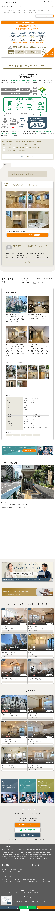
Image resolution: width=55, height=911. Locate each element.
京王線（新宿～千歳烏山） (35, 858)
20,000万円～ (17, 871)
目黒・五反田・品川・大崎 (7, 852)
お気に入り (44, 2)
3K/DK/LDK (47, 867)
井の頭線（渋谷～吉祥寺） (7, 858)
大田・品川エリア (18, 860)
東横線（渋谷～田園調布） (22, 856)
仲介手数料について (19, 901)
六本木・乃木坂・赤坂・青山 (14, 851)
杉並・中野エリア (28, 860)
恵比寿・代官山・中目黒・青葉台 (18, 849)
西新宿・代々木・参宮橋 (33, 852)
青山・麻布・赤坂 (5, 849)
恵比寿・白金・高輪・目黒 (32, 849)
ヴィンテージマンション (6, 881)
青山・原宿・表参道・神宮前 (45, 849)
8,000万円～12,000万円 (18, 869)
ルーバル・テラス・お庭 (41, 881)
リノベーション (23, 883)
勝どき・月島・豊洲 (46, 854)
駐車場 (24, 879)
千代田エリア (45, 858)
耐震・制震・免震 (31, 879)
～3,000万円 (4, 867)
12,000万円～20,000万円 (7, 871)
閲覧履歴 (48, 2)
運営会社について (41, 839)
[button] (3, 482)
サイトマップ (39, 901)
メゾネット (25, 881)
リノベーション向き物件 (44, 883)
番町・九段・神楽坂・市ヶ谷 (20, 852)
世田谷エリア (4, 860)
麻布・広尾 (3, 851)
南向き (7, 883)
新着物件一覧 (12, 839)
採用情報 (32, 901)
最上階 (49, 881)
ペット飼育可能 (18, 879)
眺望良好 (11, 879)
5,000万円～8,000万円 (6, 869)
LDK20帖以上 (32, 881)
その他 (46, 860)
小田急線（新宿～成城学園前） (21, 858)
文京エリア (11, 860)
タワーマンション (17, 881)
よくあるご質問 (26, 839)
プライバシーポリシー (48, 901)
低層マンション (4, 879)
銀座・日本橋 (26, 854)
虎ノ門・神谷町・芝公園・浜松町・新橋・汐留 (11, 854)
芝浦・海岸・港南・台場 (35, 854)
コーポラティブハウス (33, 883)
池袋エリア (35, 860)
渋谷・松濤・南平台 (26, 851)
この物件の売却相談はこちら (44, 16)
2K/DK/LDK (40, 867)
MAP (35, 283)
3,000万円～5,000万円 (13, 867)
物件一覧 (27, 901)
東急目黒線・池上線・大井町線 (8, 856)
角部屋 (2, 883)
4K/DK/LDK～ (33, 869)
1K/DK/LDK (33, 867)
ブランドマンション (40, 879)
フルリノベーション (14, 883)
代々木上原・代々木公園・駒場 (38, 851)
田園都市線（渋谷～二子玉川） (36, 856)
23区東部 (41, 860)
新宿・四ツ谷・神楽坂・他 (46, 852)
